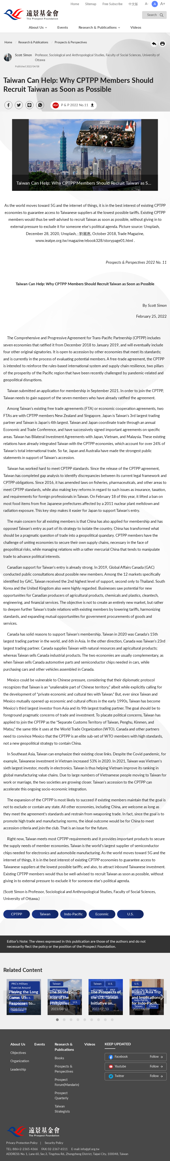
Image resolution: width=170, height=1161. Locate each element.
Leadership (18, 1069)
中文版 (133, 4)
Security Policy (54, 1143)
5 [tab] (84, 1019)
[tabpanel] (24, 997)
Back (154, 43)
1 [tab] (57, 1019)
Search (152, 15)
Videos (135, 27)
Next (162, 997)
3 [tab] (71, 1019)
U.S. (130, 914)
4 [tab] (78, 1019)
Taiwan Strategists (62, 1109)
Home (75, 4)
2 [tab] (64, 1019)
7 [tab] (98, 1019)
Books (59, 1058)
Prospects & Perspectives (71, 42)
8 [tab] (105, 1019)
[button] (8, 105)
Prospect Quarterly (61, 1095)
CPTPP (16, 914)
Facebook (137, 1056)
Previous (7, 997)
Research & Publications (98, 27)
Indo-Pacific (73, 914)
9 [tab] (112, 1019)
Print (162, 43)
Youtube (137, 1066)
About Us (36, 27)
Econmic (102, 914)
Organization (19, 1061)
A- (147, 4)
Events (62, 27)
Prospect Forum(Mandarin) (67, 1082)
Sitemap (90, 4)
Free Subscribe (112, 4)
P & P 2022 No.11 (70, 105)
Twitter (137, 1076)
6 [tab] (91, 1019)
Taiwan (45, 914)
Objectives (18, 1053)
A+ (162, 4)
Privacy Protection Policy (22, 1143)
